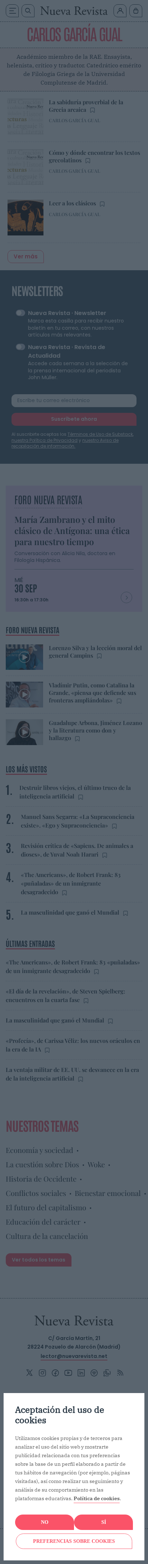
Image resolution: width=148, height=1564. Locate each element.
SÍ (103, 1522)
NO (44, 1522)
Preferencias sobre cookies (74, 1541)
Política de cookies (97, 1498)
